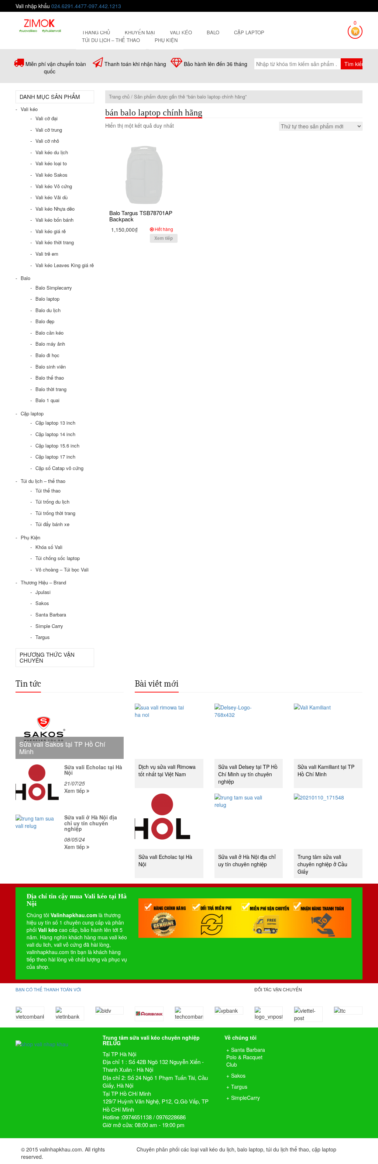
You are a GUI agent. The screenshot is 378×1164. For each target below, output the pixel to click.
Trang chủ (119, 96)
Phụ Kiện (166, 40)
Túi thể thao (48, 490)
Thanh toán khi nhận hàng (135, 64)
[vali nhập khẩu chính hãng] (54, 1037)
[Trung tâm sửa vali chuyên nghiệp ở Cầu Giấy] (328, 821)
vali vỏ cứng (68, 944)
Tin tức (28, 683)
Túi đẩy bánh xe (52, 524)
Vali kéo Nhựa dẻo (55, 208)
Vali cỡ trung (48, 129)
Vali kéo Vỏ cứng (53, 186)
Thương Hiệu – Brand (43, 582)
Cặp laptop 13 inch (55, 422)
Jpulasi (43, 591)
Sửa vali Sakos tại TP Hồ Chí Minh (62, 747)
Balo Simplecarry (53, 287)
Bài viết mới (157, 683)
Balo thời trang (50, 389)
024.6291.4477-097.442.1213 (86, 6)
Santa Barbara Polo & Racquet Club (245, 1057)
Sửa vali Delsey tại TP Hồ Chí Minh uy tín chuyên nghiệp (248, 774)
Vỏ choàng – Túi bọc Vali (62, 569)
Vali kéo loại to (51, 163)
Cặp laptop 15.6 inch (57, 445)
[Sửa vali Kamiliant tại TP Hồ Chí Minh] (328, 731)
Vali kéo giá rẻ (50, 231)
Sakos (42, 603)
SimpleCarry (245, 1097)
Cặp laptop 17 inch (55, 456)
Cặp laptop (249, 32)
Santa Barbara (50, 614)
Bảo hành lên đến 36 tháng (215, 64)
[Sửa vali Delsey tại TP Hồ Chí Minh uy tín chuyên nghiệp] (248, 731)
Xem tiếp (163, 238)
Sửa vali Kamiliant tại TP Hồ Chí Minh (326, 770)
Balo (213, 32)
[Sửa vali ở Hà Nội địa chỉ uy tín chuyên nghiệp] (37, 836)
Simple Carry (49, 625)
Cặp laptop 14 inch (55, 434)
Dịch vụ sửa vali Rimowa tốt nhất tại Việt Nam (167, 770)
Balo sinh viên (50, 366)
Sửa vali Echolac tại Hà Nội (93, 769)
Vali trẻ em (46, 253)
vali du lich (39, 944)
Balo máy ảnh (50, 343)
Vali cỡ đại (46, 118)
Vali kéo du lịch (51, 152)
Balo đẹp (44, 321)
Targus (42, 636)
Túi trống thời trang (55, 513)
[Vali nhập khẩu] (40, 24)
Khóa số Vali (48, 546)
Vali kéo (29, 109)
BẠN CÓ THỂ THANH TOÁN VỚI (48, 989)
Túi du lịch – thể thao (111, 40)
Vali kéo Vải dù (51, 197)
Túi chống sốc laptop (57, 558)
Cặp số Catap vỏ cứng (59, 468)
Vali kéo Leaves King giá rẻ (64, 265)
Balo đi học (47, 355)
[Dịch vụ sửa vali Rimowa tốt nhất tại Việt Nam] (169, 731)
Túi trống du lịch (52, 501)
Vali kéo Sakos (51, 174)
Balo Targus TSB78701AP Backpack (140, 216)
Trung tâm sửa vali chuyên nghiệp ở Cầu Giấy (322, 864)
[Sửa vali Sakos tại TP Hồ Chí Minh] (70, 731)
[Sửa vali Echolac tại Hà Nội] (37, 786)
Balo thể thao (49, 377)
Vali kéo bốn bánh (54, 219)
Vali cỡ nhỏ (47, 140)
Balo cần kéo (49, 332)
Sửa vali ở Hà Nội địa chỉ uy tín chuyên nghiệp (90, 823)
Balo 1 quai (47, 400)
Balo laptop (47, 298)
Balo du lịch (48, 310)
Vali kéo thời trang (54, 242)
